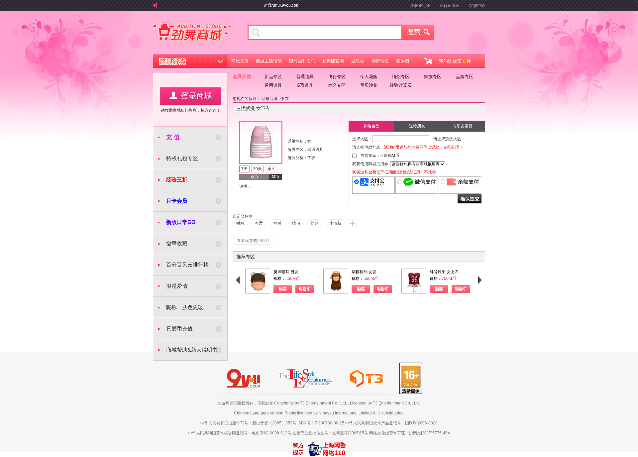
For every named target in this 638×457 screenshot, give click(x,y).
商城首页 (240, 60)
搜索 (418, 32)
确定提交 (469, 198)
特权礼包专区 (182, 158)
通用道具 (273, 85)
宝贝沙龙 (368, 85)
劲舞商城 (192, 34)
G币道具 (305, 85)
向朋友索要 (463, 126)
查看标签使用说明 (253, 240)
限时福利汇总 (302, 60)
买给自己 (371, 126)
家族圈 (402, 60)
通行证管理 (450, 5)
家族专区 (432, 76)
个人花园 (368, 76)
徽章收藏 (176, 243)
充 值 (173, 137)
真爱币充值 (179, 328)
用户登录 (190, 96)
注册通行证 (420, 5)
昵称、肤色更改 (184, 307)
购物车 (304, 289)
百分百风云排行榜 (187, 265)
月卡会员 (176, 201)
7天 (244, 169)
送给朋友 (417, 126)
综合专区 (337, 85)
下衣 (285, 98)
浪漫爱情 (176, 286)
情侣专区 (400, 76)
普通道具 (305, 76)
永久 (271, 169)
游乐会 (357, 60)
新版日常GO (180, 222)
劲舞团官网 (333, 60)
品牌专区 (464, 76)
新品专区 (273, 76)
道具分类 (190, 61)
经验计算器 (400, 85)
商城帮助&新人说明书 (192, 350)
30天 (257, 169)
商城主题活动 (269, 60)
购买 (282, 289)
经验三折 (176, 179)
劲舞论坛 (380, 60)
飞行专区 (337, 76)
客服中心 (477, 5)
